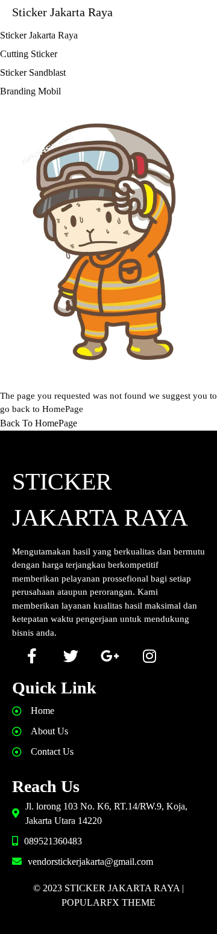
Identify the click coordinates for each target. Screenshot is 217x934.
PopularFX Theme (108, 902)
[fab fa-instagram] (149, 655)
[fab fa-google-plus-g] (110, 655)
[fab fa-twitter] (70, 655)
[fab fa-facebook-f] (31, 655)
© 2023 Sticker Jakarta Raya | (108, 888)
